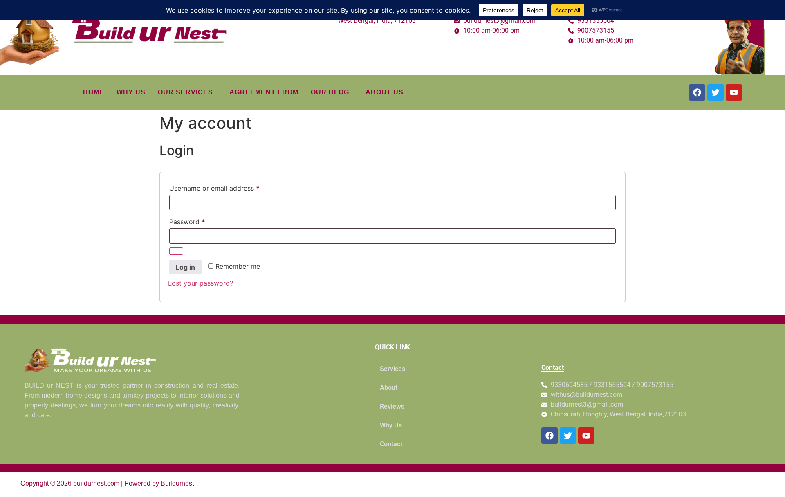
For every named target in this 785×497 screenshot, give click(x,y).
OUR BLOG (330, 92)
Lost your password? (200, 283)
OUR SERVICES (185, 92)
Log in (185, 267)
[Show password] (176, 251)
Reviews (392, 406)
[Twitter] (715, 92)
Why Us (391, 425)
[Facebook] (697, 92)
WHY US (131, 92)
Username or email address (228, 187)
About (388, 387)
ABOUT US (385, 92)
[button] (187, 92)
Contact (391, 444)
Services (392, 369)
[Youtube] (734, 92)
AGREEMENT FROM (263, 92)
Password (200, 220)
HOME (93, 92)
